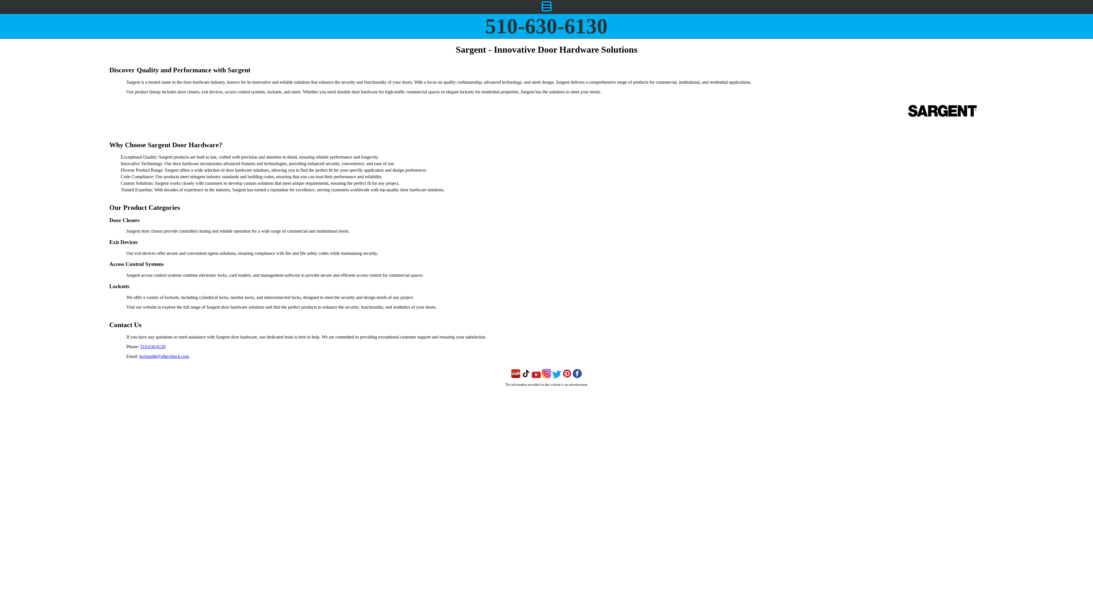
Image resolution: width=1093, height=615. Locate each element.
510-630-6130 (546, 26)
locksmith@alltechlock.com (164, 356)
